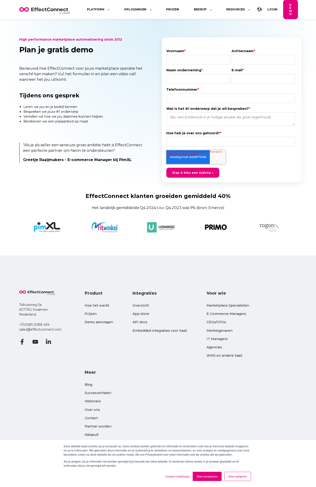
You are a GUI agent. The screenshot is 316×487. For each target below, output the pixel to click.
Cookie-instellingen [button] (177, 476)
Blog (88, 385)
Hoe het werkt (97, 306)
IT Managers (217, 339)
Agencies (214, 347)
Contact (91, 418)
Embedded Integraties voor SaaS (160, 331)
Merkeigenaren (219, 331)
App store (141, 314)
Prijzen (91, 314)
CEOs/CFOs (216, 322)
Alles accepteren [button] (207, 476)
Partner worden (98, 426)
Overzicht (141, 306)
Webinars (93, 401)
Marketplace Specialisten (228, 306)
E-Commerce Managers (226, 314)
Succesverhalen (98, 393)
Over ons (92, 410)
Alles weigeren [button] (237, 476)
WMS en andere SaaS (224, 356)
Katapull (91, 435)
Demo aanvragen (99, 322)
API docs (140, 322)
